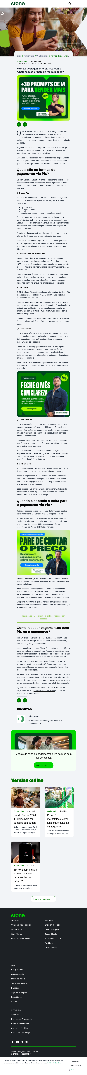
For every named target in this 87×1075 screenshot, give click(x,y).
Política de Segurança (20, 1033)
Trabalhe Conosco (19, 983)
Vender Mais (16, 929)
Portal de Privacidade (20, 1024)
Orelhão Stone (51, 948)
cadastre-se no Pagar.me (44, 690)
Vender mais (29, 56)
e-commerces (48, 451)
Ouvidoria (49, 943)
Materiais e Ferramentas (21, 939)
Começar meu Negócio (21, 925)
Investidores (16, 997)
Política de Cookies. (54, 1063)
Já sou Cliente (51, 934)
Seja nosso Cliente (53, 939)
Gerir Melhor (16, 934)
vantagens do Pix (57, 131)
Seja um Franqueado (20, 992)
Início (19, 56)
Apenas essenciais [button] (75, 1065)
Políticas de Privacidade (21, 1019)
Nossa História (17, 974)
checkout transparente (41, 683)
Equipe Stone (33, 716)
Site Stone (15, 1002)
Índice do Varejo (18, 979)
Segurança (15, 1014)
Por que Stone (17, 970)
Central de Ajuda (52, 929)
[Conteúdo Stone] (18, 3)
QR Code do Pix (26, 292)
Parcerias (15, 988)
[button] (73, 1070)
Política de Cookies (19, 1028)
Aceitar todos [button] (75, 1061)
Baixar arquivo (41, 765)
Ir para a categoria (41, 899)
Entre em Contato (52, 925)
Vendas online (42, 56)
